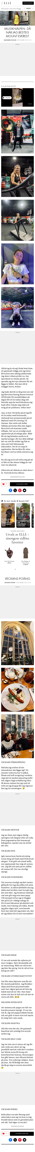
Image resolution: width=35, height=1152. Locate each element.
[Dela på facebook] (10, 490)
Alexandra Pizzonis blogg (11, 8)
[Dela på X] (15, 490)
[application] (17, 97)
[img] (5, 484)
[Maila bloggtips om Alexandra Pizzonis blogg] (24, 490)
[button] (8, 515)
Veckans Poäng (9, 582)
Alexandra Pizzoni (10, 40)
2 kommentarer (22, 484)
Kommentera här (22, 1133)
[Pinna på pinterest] (20, 490)
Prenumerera (28, 3)
